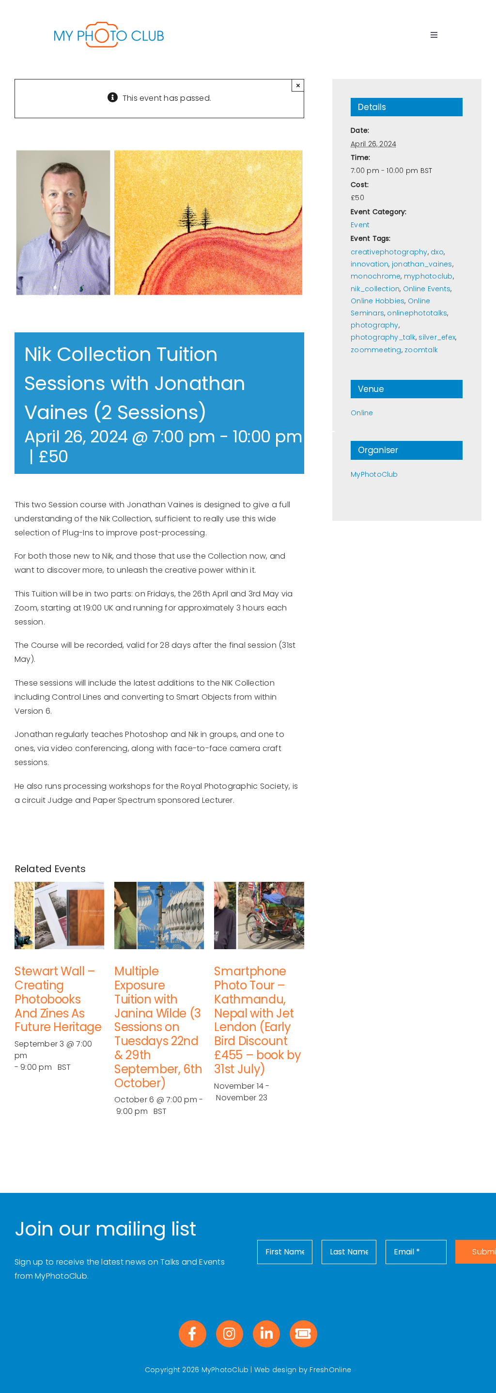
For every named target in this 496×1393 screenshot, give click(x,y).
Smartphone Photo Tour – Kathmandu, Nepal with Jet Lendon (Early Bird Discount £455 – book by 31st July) (257, 1020)
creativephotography (389, 252)
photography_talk (383, 337)
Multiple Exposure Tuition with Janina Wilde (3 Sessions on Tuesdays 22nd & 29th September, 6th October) (158, 1027)
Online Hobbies (377, 301)
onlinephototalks (417, 313)
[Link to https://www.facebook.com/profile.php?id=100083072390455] (192, 1333)
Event (360, 225)
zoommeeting (376, 350)
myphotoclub (428, 276)
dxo (437, 252)
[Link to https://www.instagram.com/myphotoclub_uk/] (229, 1333)
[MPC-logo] (109, 23)
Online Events (426, 289)
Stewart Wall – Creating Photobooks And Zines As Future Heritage (58, 999)
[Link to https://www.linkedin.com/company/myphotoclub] (266, 1333)
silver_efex (436, 337)
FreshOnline (330, 1370)
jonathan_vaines (422, 264)
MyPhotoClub (374, 474)
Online (362, 413)
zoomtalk (421, 350)
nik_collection (375, 289)
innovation (369, 264)
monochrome (376, 276)
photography (375, 325)
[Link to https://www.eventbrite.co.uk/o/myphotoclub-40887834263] (303, 1333)
